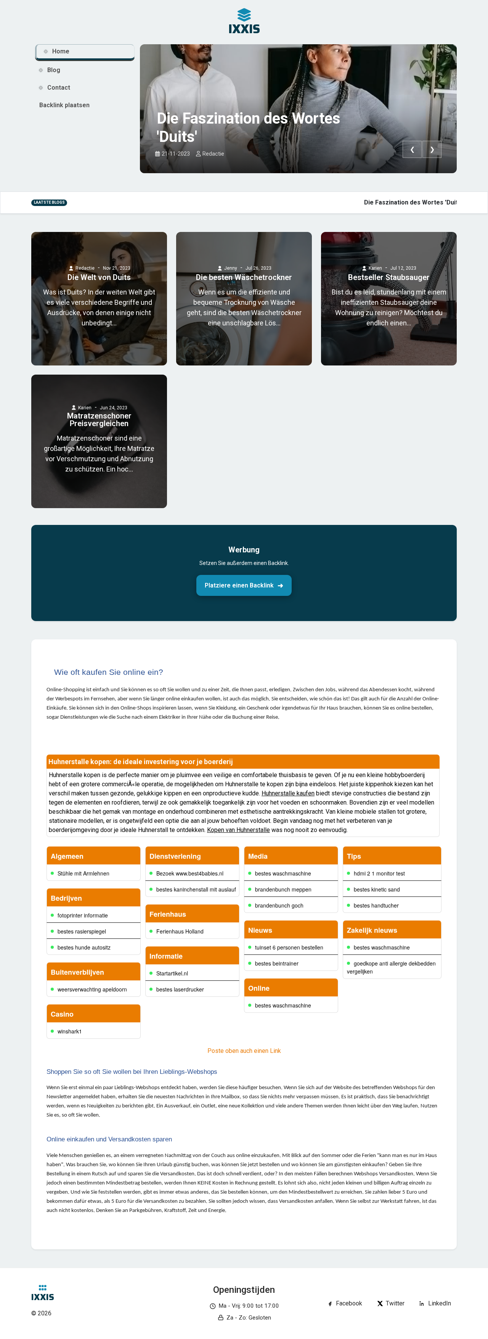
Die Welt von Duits (99, 277)
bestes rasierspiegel (82, 931)
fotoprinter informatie (83, 915)
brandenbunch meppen (283, 889)
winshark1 (70, 1031)
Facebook (349, 1303)
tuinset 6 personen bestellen (289, 947)
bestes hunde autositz (84, 947)
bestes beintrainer (277, 963)
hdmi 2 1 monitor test (379, 873)
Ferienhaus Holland (180, 931)
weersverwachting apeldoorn (92, 989)
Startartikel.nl (172, 973)
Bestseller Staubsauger (389, 277)
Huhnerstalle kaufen (288, 793)
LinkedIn (439, 1303)
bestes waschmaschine (283, 873)
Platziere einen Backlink (239, 585)
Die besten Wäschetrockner (244, 277)
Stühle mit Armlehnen (83, 873)
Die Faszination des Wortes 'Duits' (248, 127)
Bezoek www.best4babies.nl (189, 873)
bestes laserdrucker (180, 989)
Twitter (395, 1303)
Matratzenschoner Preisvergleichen (99, 419)
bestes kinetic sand (377, 889)
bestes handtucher (376, 905)
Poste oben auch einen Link (244, 1050)
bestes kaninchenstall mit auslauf (196, 889)
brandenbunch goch (279, 905)
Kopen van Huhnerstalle (238, 830)
